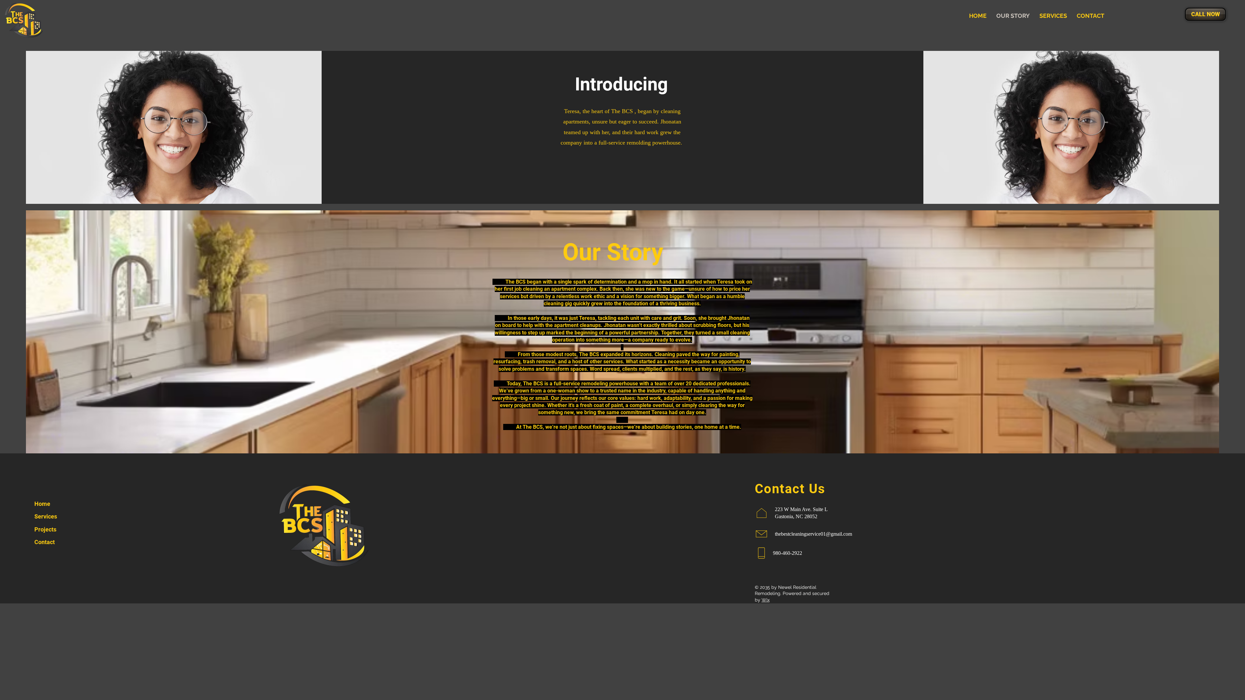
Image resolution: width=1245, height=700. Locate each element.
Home (42, 503)
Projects (45, 529)
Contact (44, 542)
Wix (766, 599)
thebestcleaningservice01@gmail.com (813, 534)
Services (45, 516)
